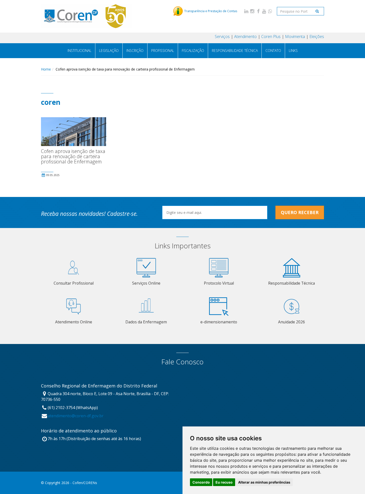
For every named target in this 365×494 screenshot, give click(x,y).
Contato (273, 50)
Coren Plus (271, 36)
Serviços (222, 36)
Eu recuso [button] (224, 482)
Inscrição (135, 50)
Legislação (109, 50)
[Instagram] (252, 11)
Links (293, 50)
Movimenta (295, 36)
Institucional (79, 50)
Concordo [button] (201, 482)
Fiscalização (193, 50)
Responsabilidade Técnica (235, 50)
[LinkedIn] (246, 11)
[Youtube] (264, 11)
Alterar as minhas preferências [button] (264, 482)
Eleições (316, 36)
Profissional (162, 50)
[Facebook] (258, 11)
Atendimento (245, 36)
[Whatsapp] (270, 11)
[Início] (86, 16)
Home (46, 69)
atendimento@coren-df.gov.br (76, 415)
